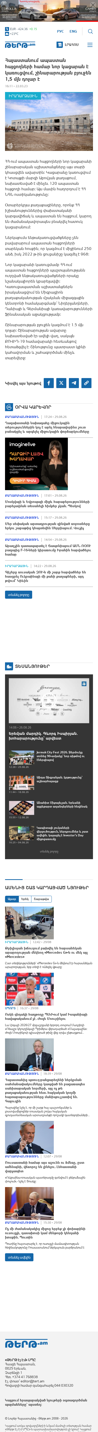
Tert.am (20, 45)
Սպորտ (10, 1008)
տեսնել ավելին (19, 1257)
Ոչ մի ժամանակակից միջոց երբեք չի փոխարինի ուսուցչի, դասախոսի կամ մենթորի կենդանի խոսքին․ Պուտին (45, 1233)
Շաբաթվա (41, 899)
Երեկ (25, 899)
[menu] (90, 45)
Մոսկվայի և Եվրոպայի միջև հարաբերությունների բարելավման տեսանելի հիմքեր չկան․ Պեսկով (47, 504)
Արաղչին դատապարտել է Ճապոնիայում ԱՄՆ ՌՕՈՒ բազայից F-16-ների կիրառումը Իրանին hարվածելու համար (48, 550)
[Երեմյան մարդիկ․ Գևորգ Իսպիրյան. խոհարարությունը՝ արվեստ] (49, 700)
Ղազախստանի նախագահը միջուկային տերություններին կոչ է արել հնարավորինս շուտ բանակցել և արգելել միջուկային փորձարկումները (47, 427)
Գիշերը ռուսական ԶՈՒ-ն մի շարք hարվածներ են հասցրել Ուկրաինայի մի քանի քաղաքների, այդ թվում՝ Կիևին (45, 576)
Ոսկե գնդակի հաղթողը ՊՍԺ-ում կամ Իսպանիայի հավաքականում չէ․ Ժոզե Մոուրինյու (46, 1016)
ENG (73, 31)
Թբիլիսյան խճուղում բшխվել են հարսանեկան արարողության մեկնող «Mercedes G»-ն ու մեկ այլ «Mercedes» (46, 952)
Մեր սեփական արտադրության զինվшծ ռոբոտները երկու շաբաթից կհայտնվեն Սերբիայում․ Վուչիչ (47, 526)
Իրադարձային (23, 96)
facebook (49, 383)
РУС (60, 31)
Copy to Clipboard (86, 383)
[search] (90, 31)
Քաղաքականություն (22, 417)
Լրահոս (72, 45)
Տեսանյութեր (32, 666)
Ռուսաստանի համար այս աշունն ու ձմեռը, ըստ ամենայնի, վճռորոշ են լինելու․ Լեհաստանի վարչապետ (44, 1166)
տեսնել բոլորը (18, 595)
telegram (74, 383)
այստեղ (34, 1404)
